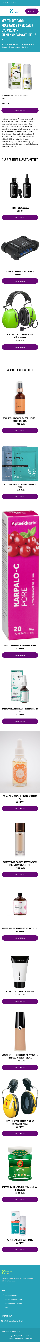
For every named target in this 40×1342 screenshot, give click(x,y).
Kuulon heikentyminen (13, 1299)
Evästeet (28, 1336)
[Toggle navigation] (4, 11)
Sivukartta (28, 1338)
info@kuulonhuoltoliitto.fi (9, 3)
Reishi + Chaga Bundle (20, 208)
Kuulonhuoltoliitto (12, 1295)
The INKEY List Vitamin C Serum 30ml (20, 991)
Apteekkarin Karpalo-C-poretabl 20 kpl (20, 645)
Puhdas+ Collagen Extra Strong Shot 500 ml (20, 928)
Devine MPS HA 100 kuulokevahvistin (20, 271)
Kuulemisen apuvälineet (14, 1303)
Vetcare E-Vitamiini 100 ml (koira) (20, 1240)
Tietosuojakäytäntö (15, 1338)
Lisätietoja (20, 110)
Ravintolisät (15, 95)
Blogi (7, 1307)
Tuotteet (32, 11)
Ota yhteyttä (18, 1336)
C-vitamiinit (24, 95)
